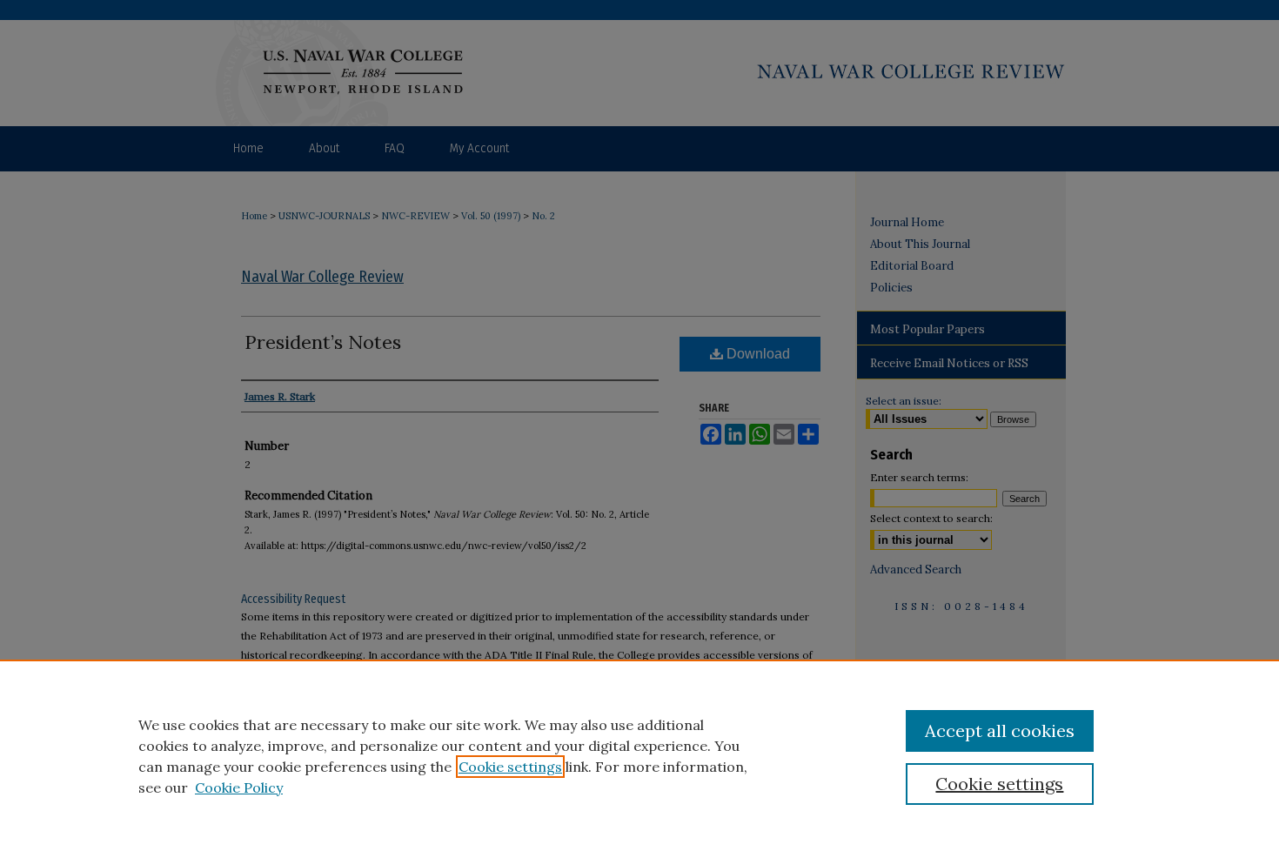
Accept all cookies (1000, 730)
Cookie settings (510, 766)
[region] (639, 755)
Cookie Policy (239, 787)
